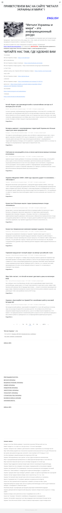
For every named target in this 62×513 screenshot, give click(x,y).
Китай (7, 109)
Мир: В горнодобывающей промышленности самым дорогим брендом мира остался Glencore (28, 459)
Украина (8, 182)
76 (30, 324)
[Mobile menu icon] (2, 2)
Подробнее (9, 121)
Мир (7, 281)
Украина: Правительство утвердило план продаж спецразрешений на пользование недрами (27, 466)
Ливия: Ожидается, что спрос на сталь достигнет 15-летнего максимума (22, 446)
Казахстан (8, 207)
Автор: (18, 109)
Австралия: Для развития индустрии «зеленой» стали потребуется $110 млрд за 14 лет (26, 453)
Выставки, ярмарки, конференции (13, 336)
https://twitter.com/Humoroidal (43, 71)
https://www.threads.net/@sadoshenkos (14, 96)
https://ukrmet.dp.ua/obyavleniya (12, 46)
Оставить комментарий (38, 109)
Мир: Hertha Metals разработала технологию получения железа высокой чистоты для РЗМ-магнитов (30, 451)
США (7, 156)
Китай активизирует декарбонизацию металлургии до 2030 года (20, 455)
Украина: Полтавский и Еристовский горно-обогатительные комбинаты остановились (26, 477)
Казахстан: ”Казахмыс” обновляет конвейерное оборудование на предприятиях (24, 496)
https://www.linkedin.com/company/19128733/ (30, 81)
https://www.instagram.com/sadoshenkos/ (15, 91)
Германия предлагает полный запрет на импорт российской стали (29, 253)
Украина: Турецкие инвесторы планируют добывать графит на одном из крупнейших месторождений (30, 472)
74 (23, 324)
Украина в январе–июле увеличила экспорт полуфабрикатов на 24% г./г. (22, 494)
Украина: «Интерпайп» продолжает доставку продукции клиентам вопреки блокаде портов (27, 498)
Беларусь (8, 132)
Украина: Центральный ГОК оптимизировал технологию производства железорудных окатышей (29, 468)
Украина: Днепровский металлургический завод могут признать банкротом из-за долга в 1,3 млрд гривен (29, 490)
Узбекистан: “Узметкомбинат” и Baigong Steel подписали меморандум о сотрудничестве (26, 470)
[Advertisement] (31, 359)
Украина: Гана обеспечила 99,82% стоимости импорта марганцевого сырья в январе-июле (27, 500)
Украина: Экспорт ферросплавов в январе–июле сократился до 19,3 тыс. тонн (24, 475)
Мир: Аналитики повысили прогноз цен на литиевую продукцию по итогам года (24, 461)
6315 (44, 324)
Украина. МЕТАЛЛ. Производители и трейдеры (24, 334)
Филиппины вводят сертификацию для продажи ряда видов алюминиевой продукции (26, 487)
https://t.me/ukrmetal (23, 57)
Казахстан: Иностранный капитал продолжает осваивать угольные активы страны (25, 481)
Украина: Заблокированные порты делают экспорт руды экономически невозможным (26, 457)
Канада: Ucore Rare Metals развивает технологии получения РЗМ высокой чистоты (25, 444)
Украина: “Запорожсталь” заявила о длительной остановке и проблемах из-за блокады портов (28, 448)
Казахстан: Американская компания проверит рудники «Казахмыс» (29, 229)
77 (33, 324)
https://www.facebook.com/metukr (33, 63)
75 (26, 324)
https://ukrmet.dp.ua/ (23, 76)
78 (37, 324)
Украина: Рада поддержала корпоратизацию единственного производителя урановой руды (27, 464)
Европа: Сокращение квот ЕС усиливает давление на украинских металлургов (24, 479)
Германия (8, 255)
